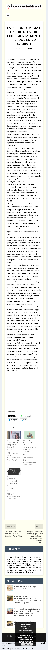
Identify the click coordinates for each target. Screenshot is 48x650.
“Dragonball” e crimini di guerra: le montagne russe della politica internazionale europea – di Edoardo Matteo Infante (27, 612)
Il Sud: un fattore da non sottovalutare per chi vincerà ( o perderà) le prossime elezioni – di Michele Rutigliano (27, 599)
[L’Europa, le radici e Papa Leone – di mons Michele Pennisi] (10, 623)
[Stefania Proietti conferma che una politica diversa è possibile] (14, 435)
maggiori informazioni (26, 641)
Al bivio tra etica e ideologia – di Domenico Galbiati (27, 588)
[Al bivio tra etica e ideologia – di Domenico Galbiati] (10, 588)
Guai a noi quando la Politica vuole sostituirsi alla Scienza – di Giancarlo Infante (12, 483)
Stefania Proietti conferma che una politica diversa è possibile (13, 445)
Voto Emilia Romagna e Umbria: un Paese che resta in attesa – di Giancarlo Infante (29, 447)
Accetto (27, 644)
